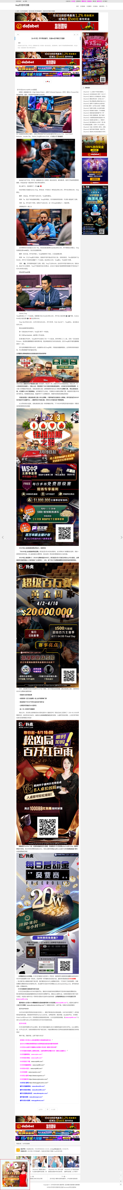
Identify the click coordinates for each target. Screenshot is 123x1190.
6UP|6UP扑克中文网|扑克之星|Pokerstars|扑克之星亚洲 (61, 1187)
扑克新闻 (82, 6)
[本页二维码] (120, 1184)
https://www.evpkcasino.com (38, 1079)
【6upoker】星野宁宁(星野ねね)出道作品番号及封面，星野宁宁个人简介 (102, 103)
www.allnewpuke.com (40, 1093)
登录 (26, 1)
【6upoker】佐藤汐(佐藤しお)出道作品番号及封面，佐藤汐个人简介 (101, 108)
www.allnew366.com (38, 1090)
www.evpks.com (36, 1054)
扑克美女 (95, 6)
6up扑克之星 (55, 1149)
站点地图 (67, 1184)
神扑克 (94, 1)
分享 (54, 1109)
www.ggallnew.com (37, 1100)
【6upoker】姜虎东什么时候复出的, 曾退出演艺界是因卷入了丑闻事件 (101, 96)
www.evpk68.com (36, 1068)
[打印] (74, 34)
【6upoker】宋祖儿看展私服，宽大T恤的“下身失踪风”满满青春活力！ (101, 115)
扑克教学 (89, 6)
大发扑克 (68, 1)
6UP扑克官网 (23, 11)
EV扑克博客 (72, 978)
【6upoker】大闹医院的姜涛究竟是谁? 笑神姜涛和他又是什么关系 (100, 117)
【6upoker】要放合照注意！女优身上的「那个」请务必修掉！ (99, 99)
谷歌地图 (77, 1184)
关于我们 (105, 1)
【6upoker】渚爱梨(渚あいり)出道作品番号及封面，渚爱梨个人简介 (39, 1171)
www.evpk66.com (28, 89)
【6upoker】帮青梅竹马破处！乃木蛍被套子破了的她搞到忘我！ (100, 110)
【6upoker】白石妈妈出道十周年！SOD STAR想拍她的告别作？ (100, 94)
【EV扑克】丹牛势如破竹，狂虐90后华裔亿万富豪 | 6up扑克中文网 (45, 1151)
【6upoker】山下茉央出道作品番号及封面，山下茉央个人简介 (71, 1171)
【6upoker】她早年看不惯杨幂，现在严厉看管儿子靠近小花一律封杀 (101, 129)
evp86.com (57, 849)
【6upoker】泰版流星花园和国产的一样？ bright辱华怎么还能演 (99, 113)
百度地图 (72, 1184)
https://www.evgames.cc (36, 1075)
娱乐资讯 (101, 6)
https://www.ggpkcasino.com (38, 1082)
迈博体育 (78, 1)
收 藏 (47, 81)
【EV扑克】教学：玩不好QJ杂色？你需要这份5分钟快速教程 (99, 106)
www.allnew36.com (38, 1086)
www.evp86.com (67, 846)
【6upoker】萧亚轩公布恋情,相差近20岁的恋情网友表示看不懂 (99, 131)
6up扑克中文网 (22, 5)
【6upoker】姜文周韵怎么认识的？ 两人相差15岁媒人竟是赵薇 (99, 122)
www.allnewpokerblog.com (62, 984)
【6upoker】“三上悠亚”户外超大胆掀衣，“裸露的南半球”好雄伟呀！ (100, 91)
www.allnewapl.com (35, 1097)
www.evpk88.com (60, 1002)
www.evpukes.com (34, 1072)
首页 (77, 6)
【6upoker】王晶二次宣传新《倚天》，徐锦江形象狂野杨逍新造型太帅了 (102, 127)
